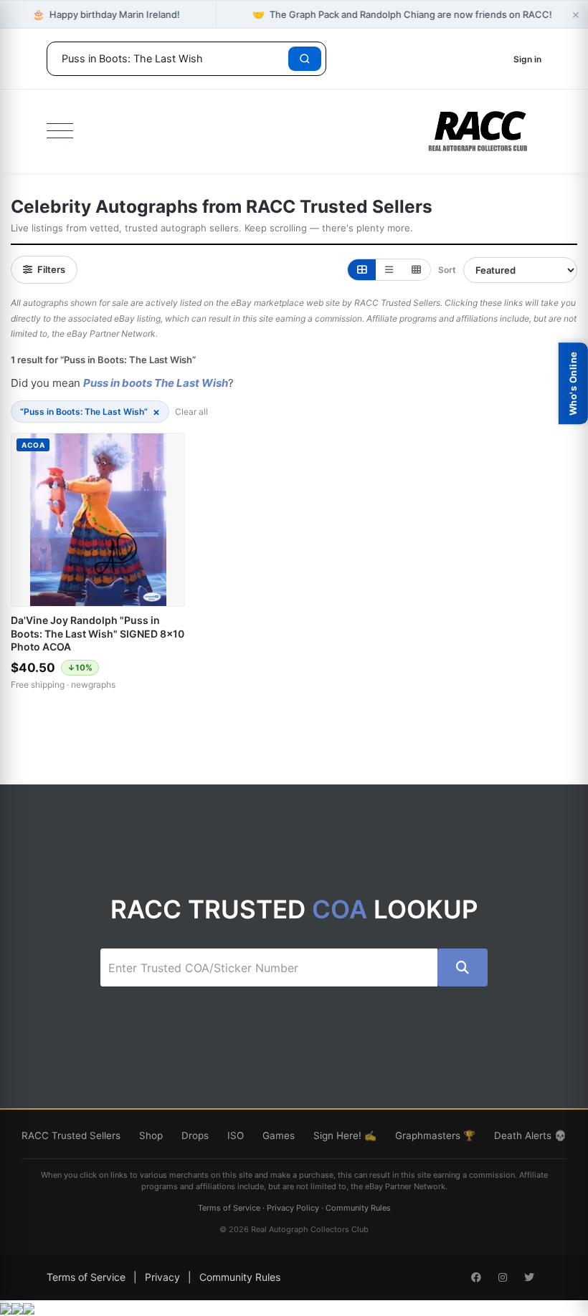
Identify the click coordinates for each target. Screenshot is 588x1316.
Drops (195, 1135)
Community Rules (358, 1208)
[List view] (389, 269)
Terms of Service (229, 1208)
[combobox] (170, 59)
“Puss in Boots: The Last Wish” (90, 411)
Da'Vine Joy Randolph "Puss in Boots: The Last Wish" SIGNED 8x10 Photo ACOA (97, 633)
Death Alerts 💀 (530, 1135)
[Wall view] (416, 269)
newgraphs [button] (93, 684)
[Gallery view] (362, 269)
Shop (151, 1135)
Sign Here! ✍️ (344, 1135)
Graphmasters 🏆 (435, 1135)
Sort (447, 269)
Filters (51, 269)
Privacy (162, 1277)
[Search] (304, 59)
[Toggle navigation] (60, 131)
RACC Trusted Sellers (71, 1135)
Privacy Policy (293, 1208)
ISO (235, 1135)
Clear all (191, 411)
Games (278, 1135)
